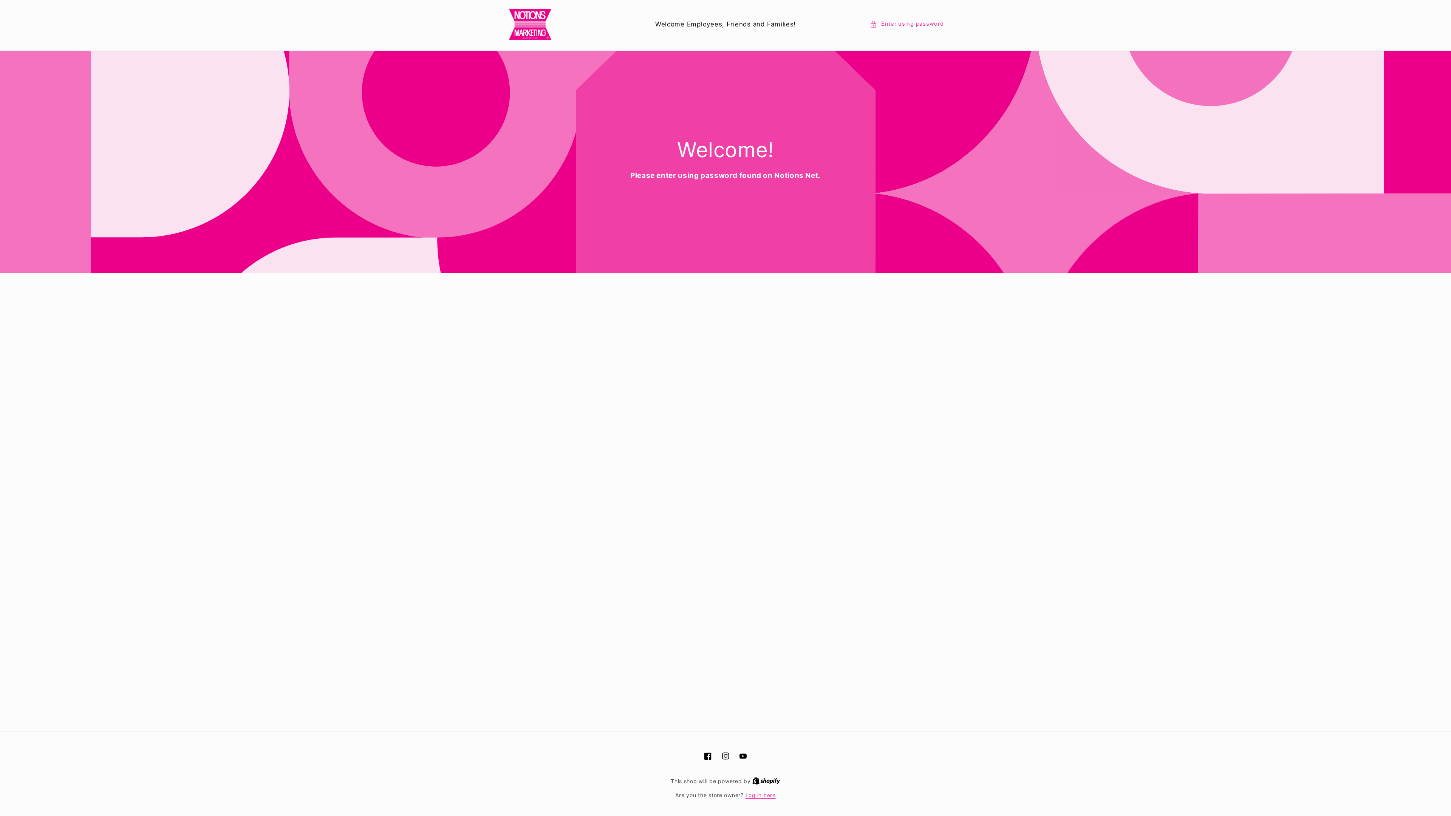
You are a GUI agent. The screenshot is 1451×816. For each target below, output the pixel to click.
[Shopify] (766, 781)
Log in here (761, 795)
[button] (907, 24)
